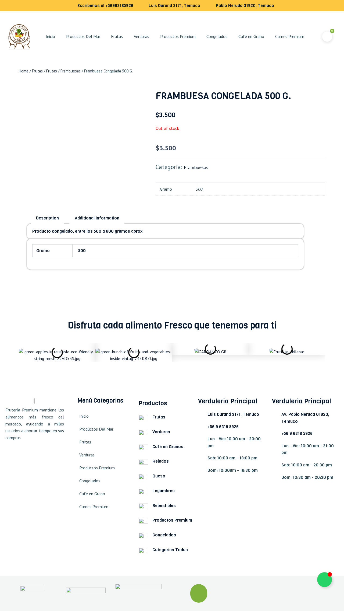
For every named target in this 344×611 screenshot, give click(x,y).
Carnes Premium (289, 36)
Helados (160, 461)
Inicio (50, 36)
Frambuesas (70, 71)
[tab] (47, 218)
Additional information (97, 218)
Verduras (141, 36)
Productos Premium (178, 36)
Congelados (216, 36)
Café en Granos (167, 446)
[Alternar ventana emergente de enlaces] (324, 579)
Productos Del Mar (83, 36)
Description (47, 218)
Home (23, 71)
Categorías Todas (170, 550)
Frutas (117, 36)
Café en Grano (251, 36)
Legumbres (163, 491)
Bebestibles (164, 505)
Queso (158, 476)
